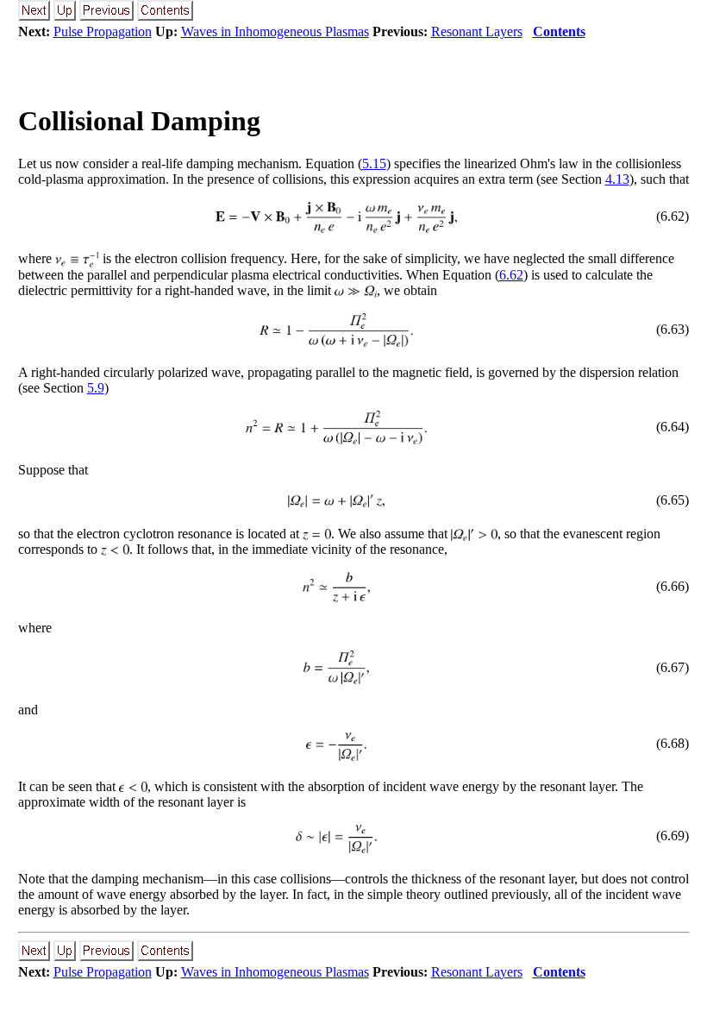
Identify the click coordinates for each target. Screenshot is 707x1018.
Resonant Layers (476, 31)
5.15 (374, 163)
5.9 (95, 387)
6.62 (511, 274)
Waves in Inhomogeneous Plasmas (275, 31)
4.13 (617, 179)
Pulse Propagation (102, 31)
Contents (559, 31)
